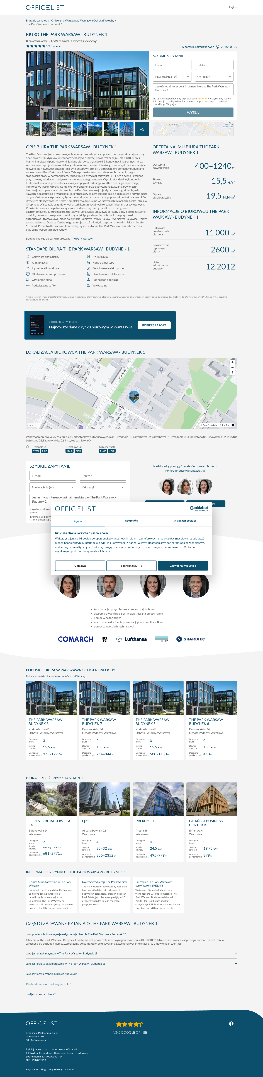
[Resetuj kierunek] (232, 372)
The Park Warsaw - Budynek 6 (207, 721)
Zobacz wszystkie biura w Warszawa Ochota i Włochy (55, 676)
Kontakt (69, 1069)
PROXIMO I (145, 821)
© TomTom (225, 425)
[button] (131, 393)
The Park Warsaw (81, 238)
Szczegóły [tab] (131, 520)
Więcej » (171, 104)
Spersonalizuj (129, 565)
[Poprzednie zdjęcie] (30, 87)
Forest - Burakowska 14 (49, 823)
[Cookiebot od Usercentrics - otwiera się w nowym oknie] (192, 508)
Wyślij (193, 112)
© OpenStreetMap (209, 425)
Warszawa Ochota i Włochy (97, 20)
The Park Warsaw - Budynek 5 (153, 721)
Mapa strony (55, 1069)
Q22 (85, 821)
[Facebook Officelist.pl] (231, 1023)
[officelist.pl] (41, 1023)
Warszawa (71, 20)
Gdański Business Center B (206, 823)
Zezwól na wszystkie (183, 565)
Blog (43, 1069)
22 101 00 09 (229, 46)
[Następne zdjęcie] (144, 87)
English (233, 7)
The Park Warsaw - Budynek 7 (100, 721)
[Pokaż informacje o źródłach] (233, 425)
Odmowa (80, 565)
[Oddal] (232, 367)
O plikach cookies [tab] (185, 520)
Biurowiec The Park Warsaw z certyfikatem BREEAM (153, 883)
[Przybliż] (232, 362)
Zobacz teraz (51, 754)
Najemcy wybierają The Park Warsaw (104, 881)
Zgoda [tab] (78, 521)
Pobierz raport (154, 325)
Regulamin (32, 1069)
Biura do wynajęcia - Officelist (44, 20)
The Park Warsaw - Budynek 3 (46, 721)
